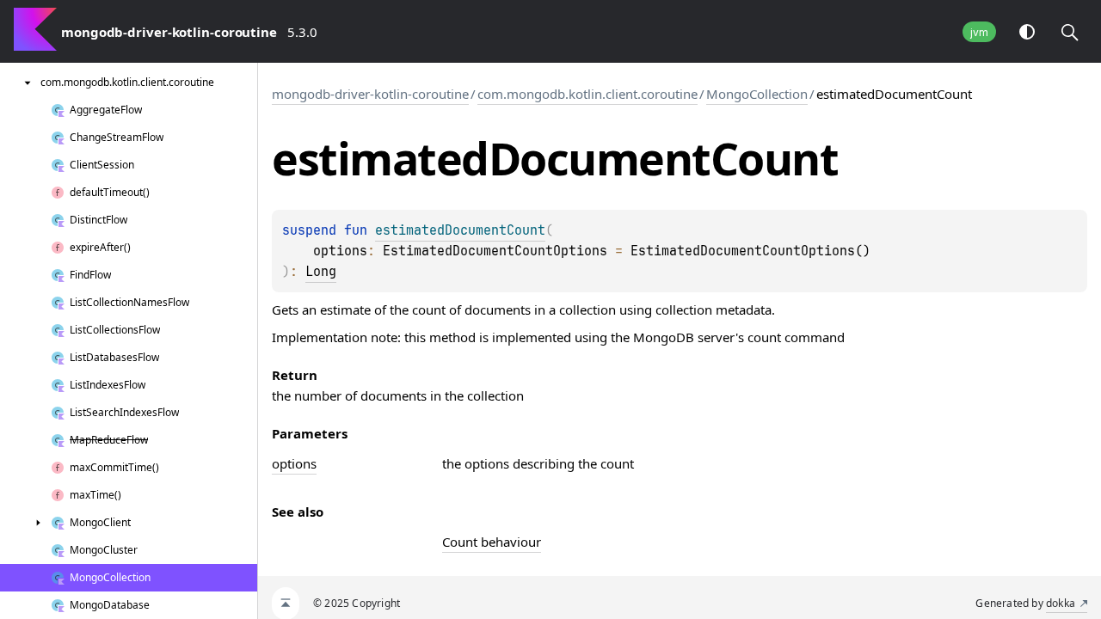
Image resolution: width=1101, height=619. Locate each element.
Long (320, 271)
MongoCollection (757, 93)
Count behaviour (491, 541)
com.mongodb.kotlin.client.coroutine (587, 93)
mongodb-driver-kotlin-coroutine (370, 93)
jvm (979, 32)
